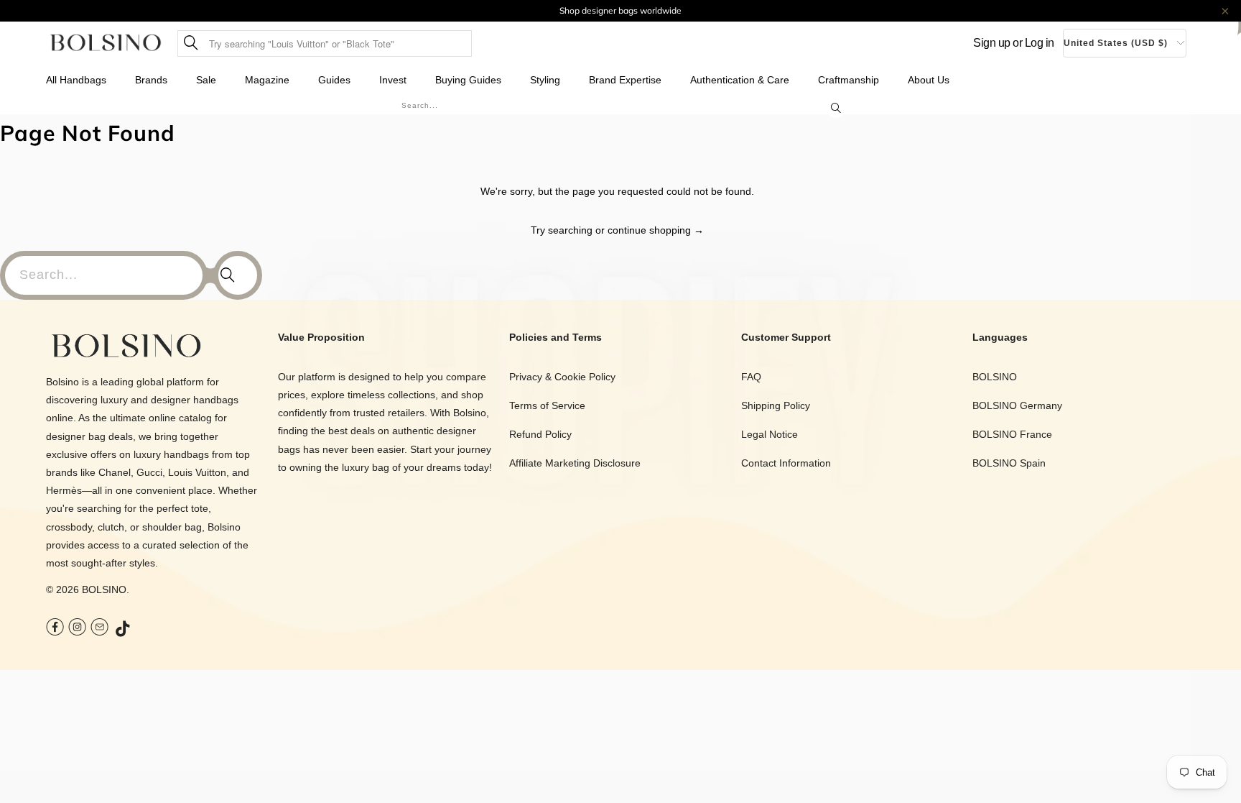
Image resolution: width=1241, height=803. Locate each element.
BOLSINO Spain (1009, 463)
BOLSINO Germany (1017, 405)
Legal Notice (769, 434)
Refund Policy (540, 434)
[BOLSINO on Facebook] (55, 628)
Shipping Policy (775, 405)
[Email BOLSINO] (99, 628)
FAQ (751, 376)
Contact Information (786, 463)
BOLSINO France (1012, 434)
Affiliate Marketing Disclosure (575, 463)
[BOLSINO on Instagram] (77, 628)
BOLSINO (104, 589)
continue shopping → (656, 230)
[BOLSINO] (106, 43)
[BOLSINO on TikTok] (123, 629)
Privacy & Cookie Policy (562, 376)
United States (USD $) (1116, 43)
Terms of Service (547, 405)
